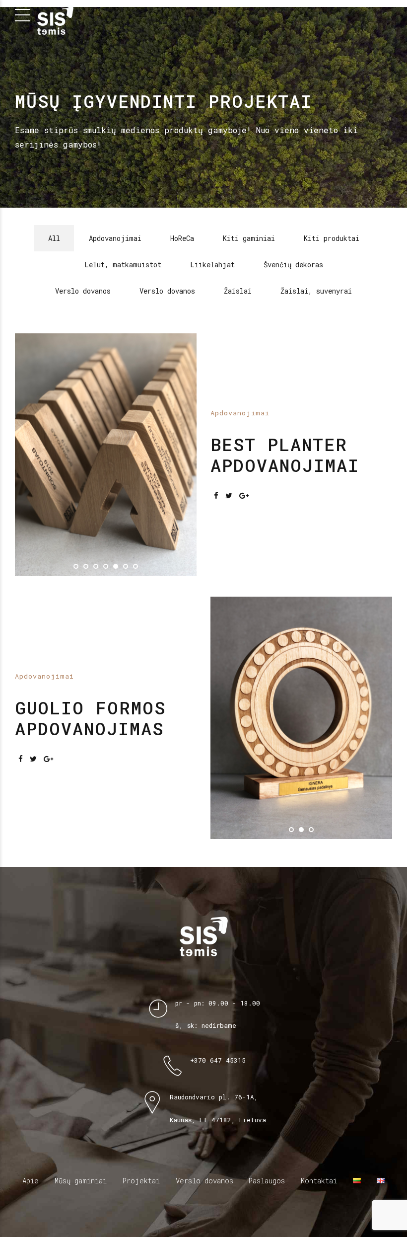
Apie (30, 1075)
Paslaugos (267, 1075)
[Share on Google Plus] (244, 442)
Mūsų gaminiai (81, 1075)
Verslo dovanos (204, 1075)
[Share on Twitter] (228, 442)
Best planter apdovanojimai (284, 401)
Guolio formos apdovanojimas (90, 612)
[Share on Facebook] (216, 442)
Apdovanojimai (240, 359)
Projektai (141, 1075)
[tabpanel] (106, 401)
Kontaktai (319, 1075)
